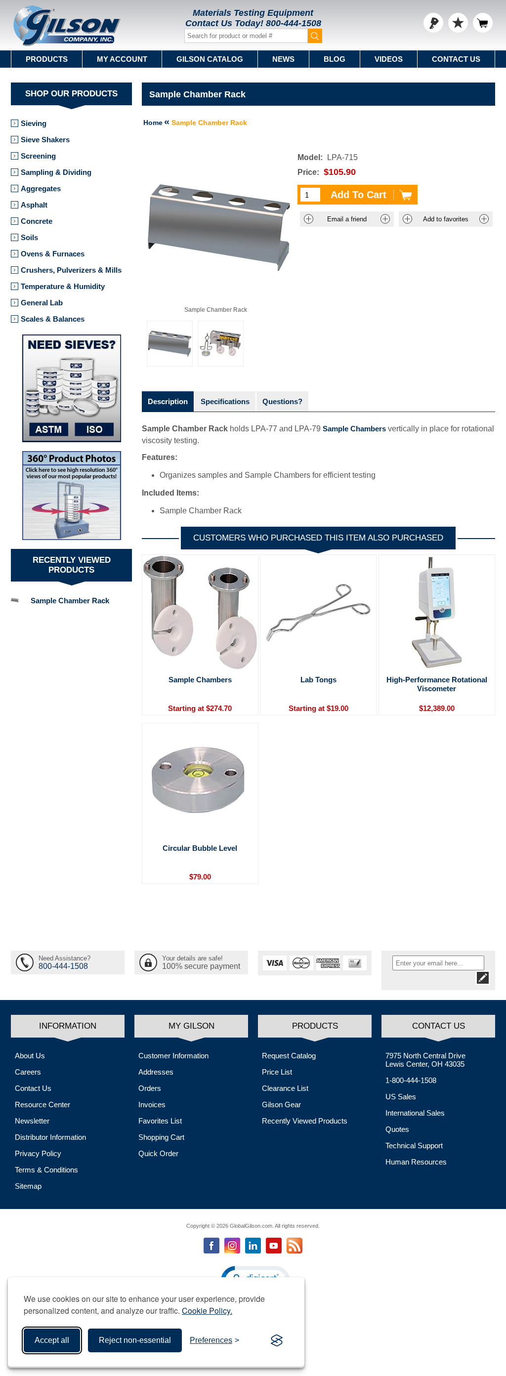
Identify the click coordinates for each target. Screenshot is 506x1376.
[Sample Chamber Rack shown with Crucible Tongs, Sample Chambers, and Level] (221, 344)
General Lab (42, 302)
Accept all (52, 1340)
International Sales (415, 1113)
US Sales (400, 1096)
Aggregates (41, 188)
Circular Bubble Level (200, 848)
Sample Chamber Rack (70, 600)
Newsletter (32, 1121)
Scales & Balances (52, 319)
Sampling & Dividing (56, 172)
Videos (389, 59)
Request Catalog (289, 1055)
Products (47, 59)
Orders (149, 1088)
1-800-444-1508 (410, 1080)
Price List (277, 1072)
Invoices (152, 1104)
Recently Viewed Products (304, 1121)
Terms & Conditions (46, 1170)
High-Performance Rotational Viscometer (436, 684)
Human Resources (416, 1162)
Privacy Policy (38, 1153)
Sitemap (28, 1186)
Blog (334, 59)
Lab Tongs (318, 679)
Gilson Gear (281, 1104)
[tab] (168, 401)
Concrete (36, 221)
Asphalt (34, 205)
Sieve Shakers (45, 139)
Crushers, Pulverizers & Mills (71, 270)
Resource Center (42, 1104)
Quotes (397, 1129)
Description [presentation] (168, 401)
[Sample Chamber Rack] (170, 344)
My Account (122, 59)
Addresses (155, 1072)
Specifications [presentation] (225, 401)
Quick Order (158, 1153)
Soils (29, 237)
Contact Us (456, 59)
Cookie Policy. (207, 1310)
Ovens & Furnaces (52, 254)
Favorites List (160, 1121)
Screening (38, 156)
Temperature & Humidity (63, 286)
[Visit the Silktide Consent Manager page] (277, 1340)
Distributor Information (50, 1137)
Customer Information (173, 1055)
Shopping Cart (161, 1137)
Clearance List (285, 1088)
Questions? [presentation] (282, 401)
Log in (433, 23)
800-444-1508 (293, 23)
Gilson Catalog (209, 59)
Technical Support (414, 1145)
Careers (28, 1072)
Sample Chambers (354, 428)
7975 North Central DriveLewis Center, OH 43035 (425, 1059)
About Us (30, 1055)
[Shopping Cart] (483, 23)
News (283, 59)
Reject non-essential (135, 1340)
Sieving (33, 123)
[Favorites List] (458, 23)
